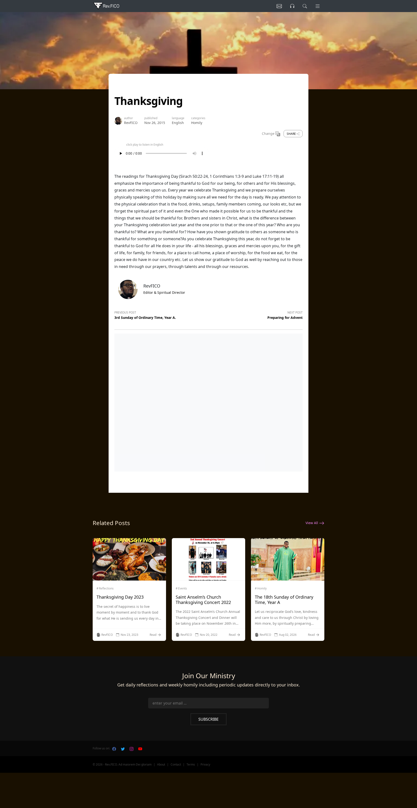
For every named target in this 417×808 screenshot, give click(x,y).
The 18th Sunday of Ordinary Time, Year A (284, 599)
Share (292, 134)
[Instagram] (131, 748)
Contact (176, 764)
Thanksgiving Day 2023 (120, 597)
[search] (305, 6)
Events (182, 588)
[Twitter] (123, 748)
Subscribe (208, 719)
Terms (191, 764)
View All (312, 522)
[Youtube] (140, 748)
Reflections (106, 588)
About (161, 764)
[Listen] (279, 6)
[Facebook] (114, 748)
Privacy (205, 764)
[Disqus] (208, 401)
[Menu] (317, 6)
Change (268, 133)
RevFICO (131, 122)
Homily (196, 122)
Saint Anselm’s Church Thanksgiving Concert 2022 (203, 599)
